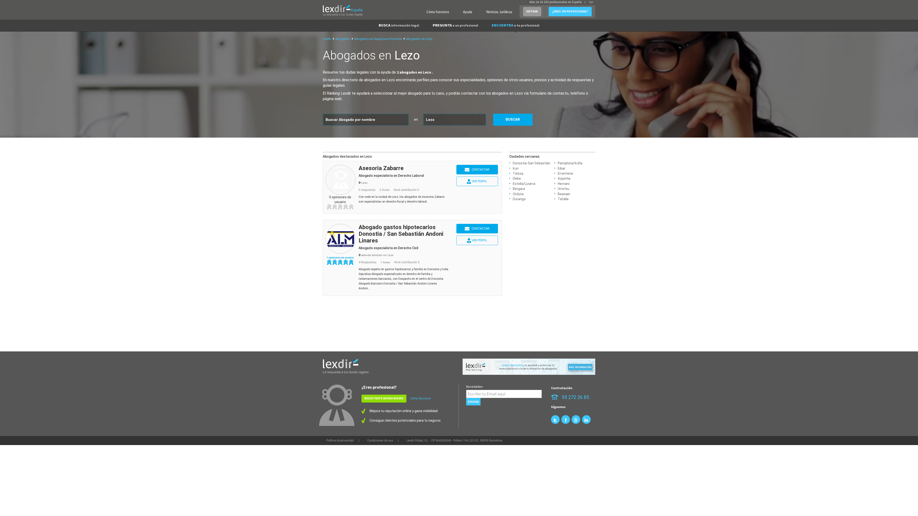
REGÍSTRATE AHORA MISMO (384, 398)
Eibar (561, 168)
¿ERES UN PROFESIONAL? (570, 11)
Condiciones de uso (380, 440)
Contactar (479, 169)
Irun (516, 168)
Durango (519, 199)
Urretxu (563, 189)
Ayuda (467, 12)
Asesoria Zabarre (381, 168)
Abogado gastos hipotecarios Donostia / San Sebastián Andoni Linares (401, 234)
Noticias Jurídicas (499, 12)
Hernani (563, 184)
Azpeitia (564, 178)
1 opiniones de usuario (340, 257)
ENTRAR (532, 11)
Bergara (519, 189)
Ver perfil (479, 181)
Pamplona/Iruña (570, 163)
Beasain (564, 194)
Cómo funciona (437, 12)
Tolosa (518, 173)
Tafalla (563, 199)
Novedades (474, 386)
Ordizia (518, 194)
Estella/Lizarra (524, 184)
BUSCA (399, 25)
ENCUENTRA (515, 25)
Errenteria (565, 173)
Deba (517, 178)
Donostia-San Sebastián (531, 163)
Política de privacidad (340, 440)
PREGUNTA (455, 25)
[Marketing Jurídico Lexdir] (529, 367)
